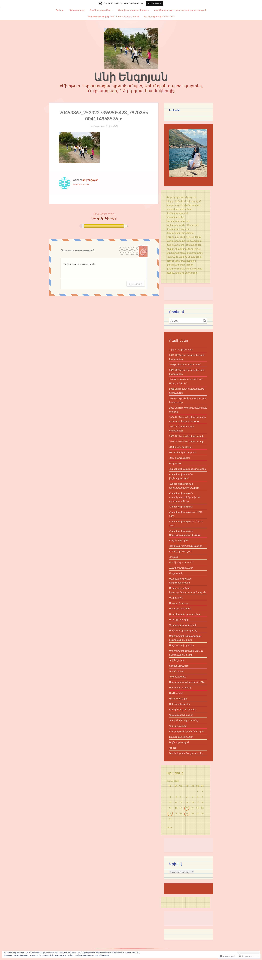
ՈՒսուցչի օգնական (180, 608)
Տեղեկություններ (178, 665)
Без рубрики (175, 463)
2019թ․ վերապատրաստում (184, 364)
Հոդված (173, 557)
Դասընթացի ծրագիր (181, 715)
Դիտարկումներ (178, 726)
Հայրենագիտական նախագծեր (187, 469)
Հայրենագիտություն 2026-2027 (159, 17)
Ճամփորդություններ (100, 10)
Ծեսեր (173, 747)
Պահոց (59, 10)
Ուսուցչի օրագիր (179, 619)
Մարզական (176, 597)
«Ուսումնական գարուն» (182, 452)
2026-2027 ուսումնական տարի (186, 441)
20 (187, 808)
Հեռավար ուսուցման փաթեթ (132, 10)
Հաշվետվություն (178, 540)
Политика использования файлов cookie (93, 955)
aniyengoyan (90, 179)
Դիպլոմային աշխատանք (183, 720)
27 (187, 813)
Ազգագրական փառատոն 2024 (186, 682)
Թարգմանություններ (181, 736)
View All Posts (81, 184)
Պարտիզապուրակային (182, 625)
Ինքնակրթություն (179, 742)
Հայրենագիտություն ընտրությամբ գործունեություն (180, 10)
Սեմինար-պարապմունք (183, 630)
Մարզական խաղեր (104, 216)
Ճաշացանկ (176, 573)
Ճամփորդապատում (181, 562)
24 (170, 813)
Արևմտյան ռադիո (179, 704)
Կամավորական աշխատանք (186, 753)
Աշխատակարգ (77, 10)
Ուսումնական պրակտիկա (184, 614)
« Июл (169, 827)
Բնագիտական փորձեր (182, 709)
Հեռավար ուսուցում (180, 551)
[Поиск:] (188, 321)
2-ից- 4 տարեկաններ (181, 349)
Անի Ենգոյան (131, 76)
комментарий (135, 284)
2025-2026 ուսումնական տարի (186, 436)
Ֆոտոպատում (177, 676)
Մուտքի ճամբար (178, 603)
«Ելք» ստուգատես (179, 458)
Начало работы (154, 3)
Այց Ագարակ (176, 693)
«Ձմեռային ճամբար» (181, 447)
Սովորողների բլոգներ (181, 645)
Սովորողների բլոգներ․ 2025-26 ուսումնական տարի (113, 17)
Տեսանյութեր (176, 671)
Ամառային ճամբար (180, 687)
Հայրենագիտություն (181, 506)
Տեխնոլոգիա (176, 660)
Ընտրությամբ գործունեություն (186, 731)
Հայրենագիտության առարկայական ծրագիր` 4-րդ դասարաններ (184, 497)
